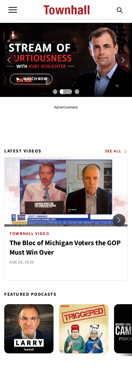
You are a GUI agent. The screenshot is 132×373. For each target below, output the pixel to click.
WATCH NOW (34, 79)
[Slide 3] (77, 91)
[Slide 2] (66, 91)
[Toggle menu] (13, 10)
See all (113, 151)
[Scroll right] (119, 220)
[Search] (119, 9)
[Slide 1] (55, 91)
